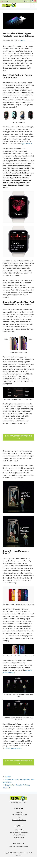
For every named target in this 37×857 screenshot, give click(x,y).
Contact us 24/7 (18, 844)
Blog (27, 1)
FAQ (19, 817)
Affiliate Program (19, 837)
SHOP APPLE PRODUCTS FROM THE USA (18, 437)
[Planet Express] (9, 5)
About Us (19, 812)
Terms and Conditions (19, 820)
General (8, 777)
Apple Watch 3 (26, 144)
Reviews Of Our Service (19, 815)
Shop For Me (19, 830)
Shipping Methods (19, 835)
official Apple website (13, 748)
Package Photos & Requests (19, 832)
